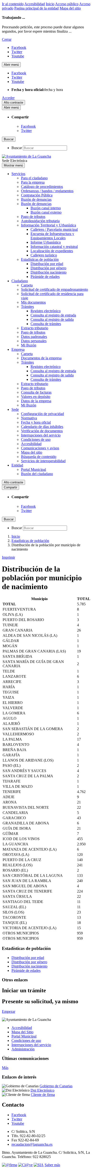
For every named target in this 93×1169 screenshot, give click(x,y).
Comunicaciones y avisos (40, 448)
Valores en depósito (35, 397)
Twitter (26, 131)
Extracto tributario (34, 328)
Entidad (17, 465)
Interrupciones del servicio (41, 435)
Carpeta (27, 285)
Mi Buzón (28, 345)
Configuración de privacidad (42, 414)
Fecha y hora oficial (36, 422)
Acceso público (66, 4)
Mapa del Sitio (22, 1032)
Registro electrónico (46, 311)
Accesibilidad (34, 4)
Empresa (18, 349)
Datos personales (33, 341)
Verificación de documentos (42, 431)
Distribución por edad (47, 264)
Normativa (29, 418)
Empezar (8, 1011)
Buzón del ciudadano (37, 474)
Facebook (28, 126)
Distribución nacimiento (49, 272)
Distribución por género (48, 268)
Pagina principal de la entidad (36, 8)
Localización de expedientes (52, 251)
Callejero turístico (44, 255)
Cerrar (6, 39)
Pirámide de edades (45, 277)
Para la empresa (33, 182)
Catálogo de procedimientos (42, 187)
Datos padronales (34, 337)
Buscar (16, 148)
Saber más (52, 1165)
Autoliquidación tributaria (40, 221)
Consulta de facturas (36, 392)
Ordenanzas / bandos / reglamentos (47, 191)
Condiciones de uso (36, 439)
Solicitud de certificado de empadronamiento (54, 289)
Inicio (50, 4)
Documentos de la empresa (41, 358)
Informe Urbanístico (46, 242)
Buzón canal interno (46, 208)
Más (5, 1068)
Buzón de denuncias (36, 199)
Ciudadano (19, 281)
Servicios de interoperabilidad (43, 461)
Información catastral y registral (54, 247)
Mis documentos (33, 302)
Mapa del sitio (70, 8)
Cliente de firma (43, 1095)
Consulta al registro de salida (52, 319)
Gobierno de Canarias (56, 1086)
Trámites (27, 307)
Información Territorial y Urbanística (48, 225)
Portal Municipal (33, 469)
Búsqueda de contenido (38, 457)
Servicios (18, 174)
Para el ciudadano (34, 178)
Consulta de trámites (46, 324)
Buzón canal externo (46, 212)
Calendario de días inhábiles (42, 427)
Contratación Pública (36, 195)
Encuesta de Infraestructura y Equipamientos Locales (52, 236)
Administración (23, 1049)
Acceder (8, 98)
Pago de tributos (33, 217)
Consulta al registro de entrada (53, 315)
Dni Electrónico (42, 1090)
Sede (15, 409)
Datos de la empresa (36, 401)
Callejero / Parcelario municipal (54, 229)
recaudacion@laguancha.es (31, 1144)
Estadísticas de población (40, 259)
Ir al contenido (13, 4)
